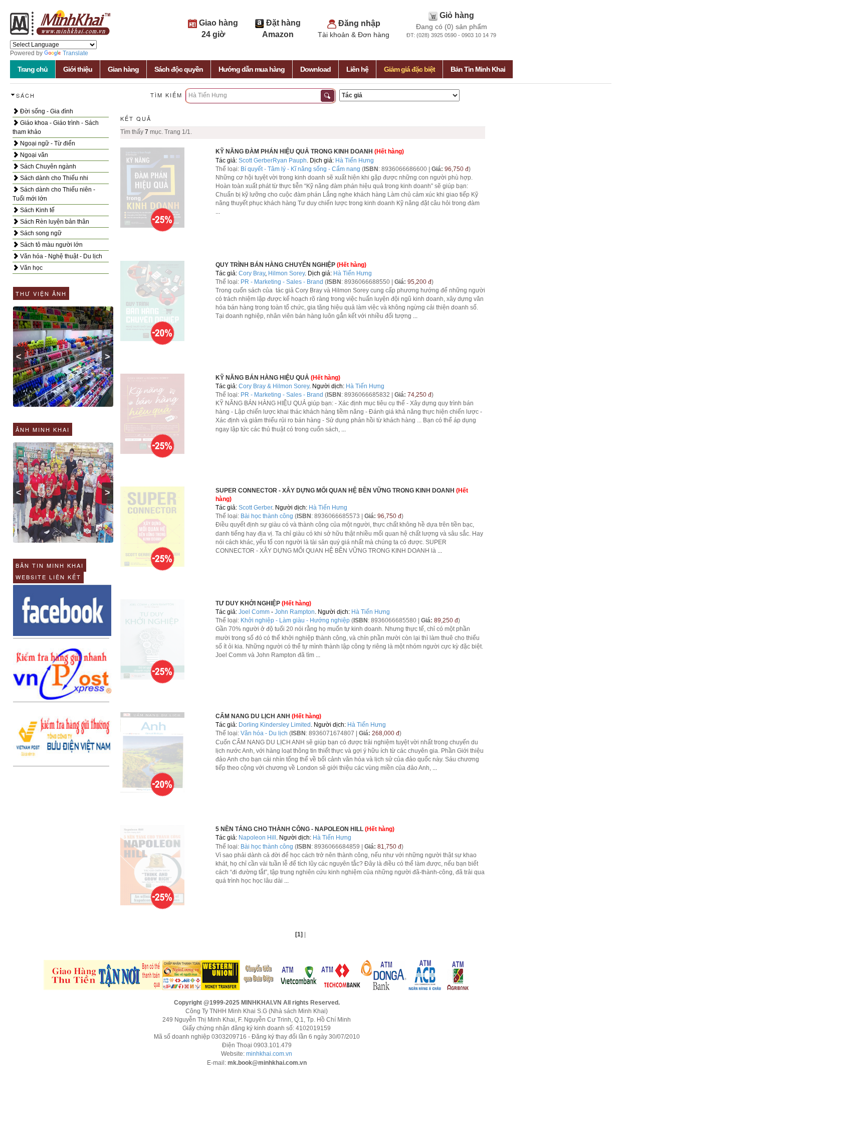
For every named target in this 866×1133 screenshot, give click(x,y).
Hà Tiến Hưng (354, 160)
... (217, 211)
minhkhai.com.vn (269, 1053)
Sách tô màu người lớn (51, 244)
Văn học (31, 267)
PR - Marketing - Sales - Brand (282, 281)
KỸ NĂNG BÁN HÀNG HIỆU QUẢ (262, 377)
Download (315, 69)
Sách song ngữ (40, 233)
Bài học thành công (267, 516)
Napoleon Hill (257, 837)
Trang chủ (33, 69)
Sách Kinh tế (37, 210)
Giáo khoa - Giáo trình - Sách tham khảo (56, 127)
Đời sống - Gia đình (46, 111)
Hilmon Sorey (286, 273)
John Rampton (295, 611)
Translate (75, 53)
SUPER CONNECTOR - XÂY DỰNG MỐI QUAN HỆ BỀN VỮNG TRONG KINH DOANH (335, 490)
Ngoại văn (33, 154)
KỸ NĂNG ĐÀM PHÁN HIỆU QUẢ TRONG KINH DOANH (294, 151)
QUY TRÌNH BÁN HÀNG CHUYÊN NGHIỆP (275, 264)
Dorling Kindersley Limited (275, 724)
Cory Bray (252, 273)
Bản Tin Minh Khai (478, 69)
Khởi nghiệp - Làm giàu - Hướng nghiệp (295, 620)
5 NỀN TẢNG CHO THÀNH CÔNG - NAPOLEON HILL (289, 829)
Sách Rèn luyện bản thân (54, 221)
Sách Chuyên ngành (47, 166)
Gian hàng (123, 69)
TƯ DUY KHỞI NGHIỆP (247, 603)
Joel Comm (254, 611)
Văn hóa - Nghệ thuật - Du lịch (60, 256)
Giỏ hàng (457, 15)
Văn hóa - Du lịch (264, 733)
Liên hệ (357, 69)
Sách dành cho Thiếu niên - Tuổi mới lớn (54, 194)
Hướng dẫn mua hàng (252, 69)
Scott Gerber (255, 507)
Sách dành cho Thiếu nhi (53, 178)
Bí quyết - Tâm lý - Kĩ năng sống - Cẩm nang (301, 169)
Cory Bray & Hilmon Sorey (274, 386)
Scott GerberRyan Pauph (273, 160)
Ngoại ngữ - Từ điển (47, 143)
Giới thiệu (77, 69)
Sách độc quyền (178, 69)
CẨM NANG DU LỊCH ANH (253, 716)
